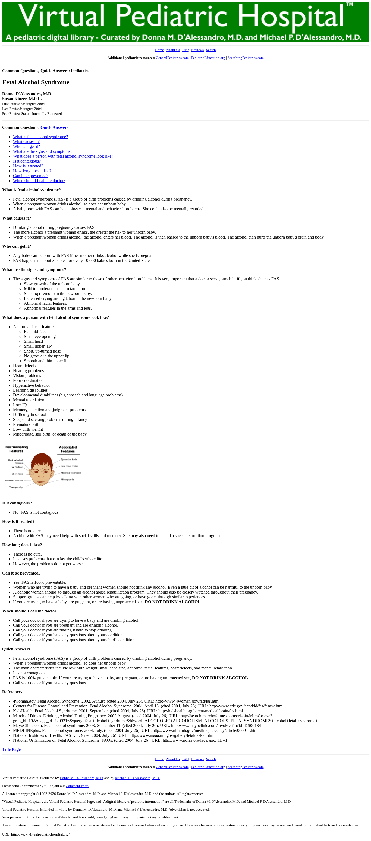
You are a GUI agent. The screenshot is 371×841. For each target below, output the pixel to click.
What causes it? (26, 141)
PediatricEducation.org (208, 58)
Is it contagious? (27, 161)
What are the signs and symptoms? (42, 151)
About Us (173, 50)
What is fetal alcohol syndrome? (40, 136)
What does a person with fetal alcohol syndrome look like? (63, 156)
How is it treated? (28, 166)
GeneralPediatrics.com (172, 58)
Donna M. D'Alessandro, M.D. (81, 778)
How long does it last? (32, 171)
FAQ (185, 50)
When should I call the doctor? (39, 180)
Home (159, 50)
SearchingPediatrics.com (246, 58)
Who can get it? (26, 146)
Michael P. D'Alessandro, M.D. (137, 778)
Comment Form (77, 786)
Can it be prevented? (30, 175)
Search (211, 50)
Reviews (197, 50)
